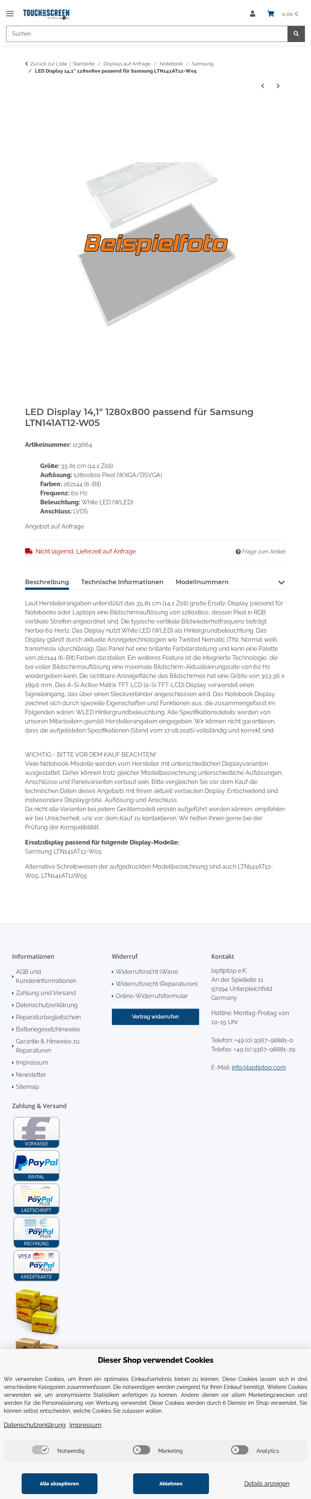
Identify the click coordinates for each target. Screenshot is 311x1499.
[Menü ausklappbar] (10, 10)
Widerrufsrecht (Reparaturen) (157, 983)
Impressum (32, 1062)
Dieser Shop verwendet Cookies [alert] (156, 1360)
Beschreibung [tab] (47, 582)
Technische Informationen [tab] (122, 582)
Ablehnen (170, 1484)
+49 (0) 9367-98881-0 (263, 1040)
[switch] (40, 1449)
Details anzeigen (266, 1483)
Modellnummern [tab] (202, 582)
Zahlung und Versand (46, 993)
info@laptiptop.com (259, 1067)
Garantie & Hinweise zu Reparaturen (48, 1046)
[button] (252, 14)
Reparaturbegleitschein (48, 1017)
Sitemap (27, 1086)
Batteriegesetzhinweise (48, 1029)
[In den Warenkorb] (31, 111)
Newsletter (31, 1074)
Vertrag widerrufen (155, 1017)
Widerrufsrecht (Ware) (147, 971)
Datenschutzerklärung (47, 1005)
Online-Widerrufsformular (152, 996)
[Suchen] (296, 34)
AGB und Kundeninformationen (46, 976)
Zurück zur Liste (48, 64)
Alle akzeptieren (59, 1484)
